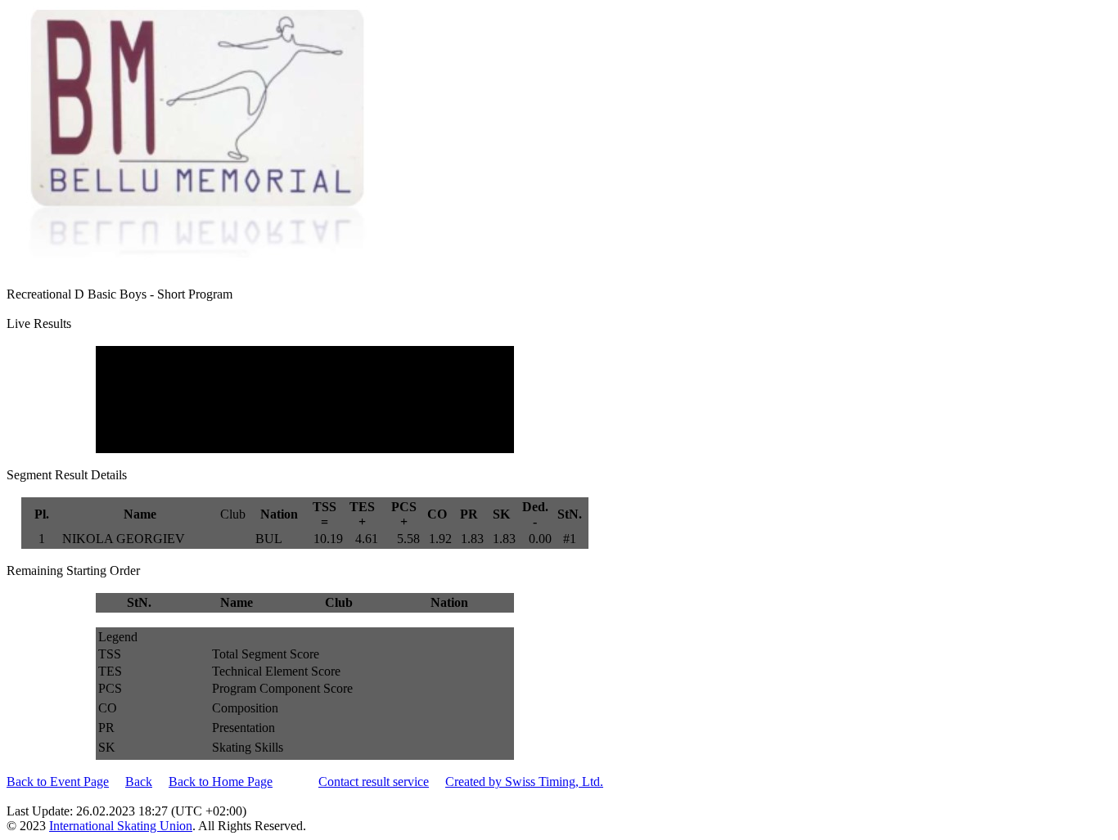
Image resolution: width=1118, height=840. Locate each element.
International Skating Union (120, 826)
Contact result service (373, 781)
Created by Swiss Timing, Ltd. (524, 781)
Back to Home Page (221, 781)
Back (138, 781)
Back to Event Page (58, 781)
